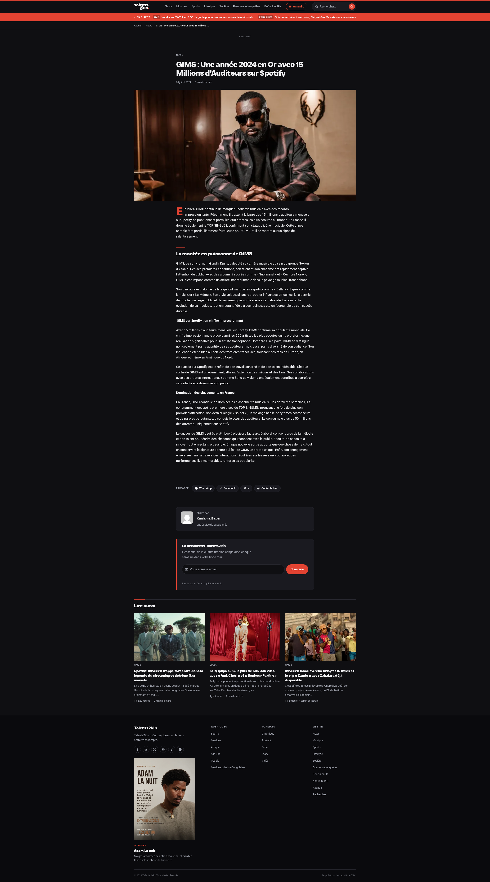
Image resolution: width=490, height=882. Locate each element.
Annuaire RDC (321, 781)
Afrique (215, 747)
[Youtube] (163, 749)
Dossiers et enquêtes (246, 6)
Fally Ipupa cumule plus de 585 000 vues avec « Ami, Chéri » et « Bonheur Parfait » (243, 673)
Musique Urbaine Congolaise (228, 767)
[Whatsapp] (180, 749)
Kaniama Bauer (209, 518)
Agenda (317, 787)
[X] (154, 749)
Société (224, 6)
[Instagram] (146, 749)
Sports (196, 6)
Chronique (268, 733)
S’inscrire (297, 569)
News (168, 6)
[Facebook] (137, 749)
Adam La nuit (144, 850)
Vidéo (265, 760)
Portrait (266, 740)
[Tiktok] (171, 749)
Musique (181, 6)
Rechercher (319, 794)
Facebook (230, 488)
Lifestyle (209, 6)
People (215, 760)
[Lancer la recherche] (352, 6)
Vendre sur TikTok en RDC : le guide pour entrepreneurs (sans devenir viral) (203, 17)
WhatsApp (205, 488)
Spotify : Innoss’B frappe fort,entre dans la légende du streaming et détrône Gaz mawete (168, 675)
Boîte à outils (272, 6)
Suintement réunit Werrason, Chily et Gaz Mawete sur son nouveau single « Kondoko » (319, 17)
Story (265, 754)
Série (265, 747)
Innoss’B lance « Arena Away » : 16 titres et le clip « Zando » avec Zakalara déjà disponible (319, 675)
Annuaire (298, 6)
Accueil (138, 25)
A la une (215, 754)
